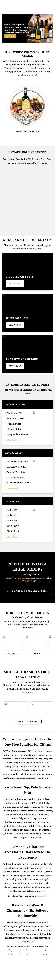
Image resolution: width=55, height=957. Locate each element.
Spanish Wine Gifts (16, 466)
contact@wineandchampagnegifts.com (22, 577)
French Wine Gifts (16, 472)
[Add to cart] (32, 226)
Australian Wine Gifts (17, 461)
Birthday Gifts (14, 429)
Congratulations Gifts (17, 434)
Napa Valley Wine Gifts (18, 482)
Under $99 (12, 515)
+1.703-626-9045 (27, 581)
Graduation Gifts (15, 413)
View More (12, 440)
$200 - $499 (13, 531)
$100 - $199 (13, 525)
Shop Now (10, 36)
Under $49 (12, 510)
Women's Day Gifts (16, 418)
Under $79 (12, 520)
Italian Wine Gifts (15, 477)
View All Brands (27, 721)
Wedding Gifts (14, 423)
